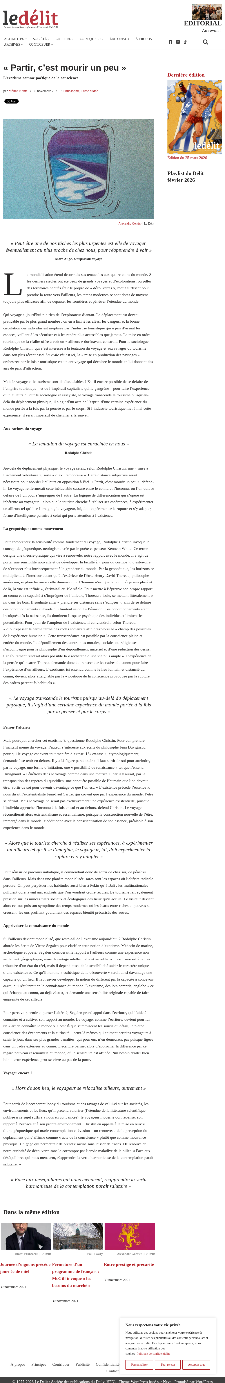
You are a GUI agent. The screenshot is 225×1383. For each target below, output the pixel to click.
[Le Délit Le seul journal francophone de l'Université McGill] (30, 19)
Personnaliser (139, 1364)
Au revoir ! (212, 30)
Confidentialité (108, 1364)
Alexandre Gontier (130, 223)
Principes (38, 1364)
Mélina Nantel (18, 91)
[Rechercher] (211, 42)
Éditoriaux (119, 39)
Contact (112, 1371)
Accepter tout (196, 1364)
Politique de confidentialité (153, 1353)
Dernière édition (186, 75)
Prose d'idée (89, 91)
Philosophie (71, 91)
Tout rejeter (168, 1364)
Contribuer (60, 1364)
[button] (26, 39)
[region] (168, 1346)
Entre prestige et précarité (129, 1264)
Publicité (83, 1364)
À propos (144, 39)
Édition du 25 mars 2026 (187, 157)
